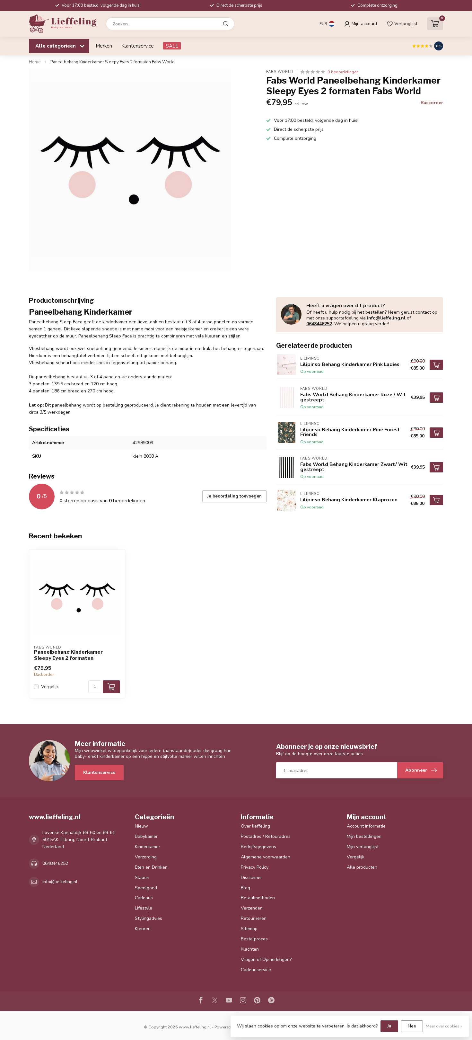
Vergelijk (50, 686)
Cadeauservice (256, 970)
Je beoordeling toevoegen (234, 496)
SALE (172, 45)
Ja (389, 1026)
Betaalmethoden (258, 898)
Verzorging (146, 857)
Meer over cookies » (444, 1026)
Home (35, 62)
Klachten (250, 949)
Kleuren (143, 929)
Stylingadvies (148, 918)
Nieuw (141, 826)
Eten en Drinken (151, 867)
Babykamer (146, 836)
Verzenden (252, 908)
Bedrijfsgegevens (258, 847)
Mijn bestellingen (364, 836)
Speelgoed (146, 888)
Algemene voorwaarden (265, 857)
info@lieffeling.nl (386, 318)
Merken (104, 45)
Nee (412, 1026)
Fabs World (279, 72)
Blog (245, 888)
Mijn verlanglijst (363, 847)
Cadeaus (144, 898)
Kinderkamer (147, 847)
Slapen (142, 877)
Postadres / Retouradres (266, 836)
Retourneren (254, 918)
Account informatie (366, 826)
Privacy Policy (254, 867)
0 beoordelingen (343, 72)
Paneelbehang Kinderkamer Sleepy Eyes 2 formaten (68, 655)
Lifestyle (143, 908)
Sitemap (249, 929)
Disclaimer (251, 877)
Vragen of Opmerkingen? (266, 959)
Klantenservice (137, 45)
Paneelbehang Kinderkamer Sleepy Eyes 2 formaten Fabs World (112, 62)
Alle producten (362, 867)
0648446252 (319, 324)
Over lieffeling (255, 826)
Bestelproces (254, 939)
